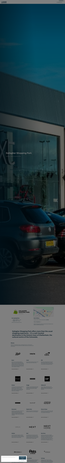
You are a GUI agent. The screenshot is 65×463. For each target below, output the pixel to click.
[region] (14, 459)
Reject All (22, 458)
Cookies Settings (22, 460)
